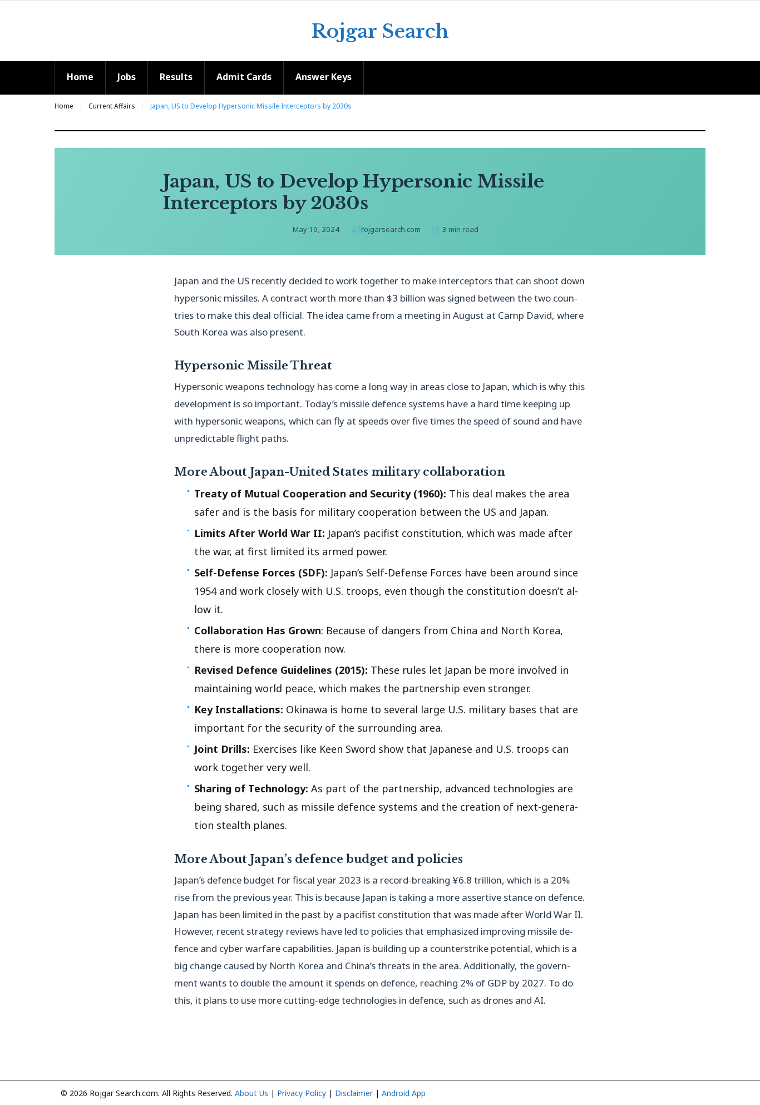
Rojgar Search (380, 31)
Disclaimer (354, 1093)
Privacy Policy (301, 1093)
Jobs (126, 77)
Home (80, 77)
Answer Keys (323, 77)
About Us (251, 1093)
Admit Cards (244, 77)
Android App (404, 1093)
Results (176, 77)
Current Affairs (111, 106)
